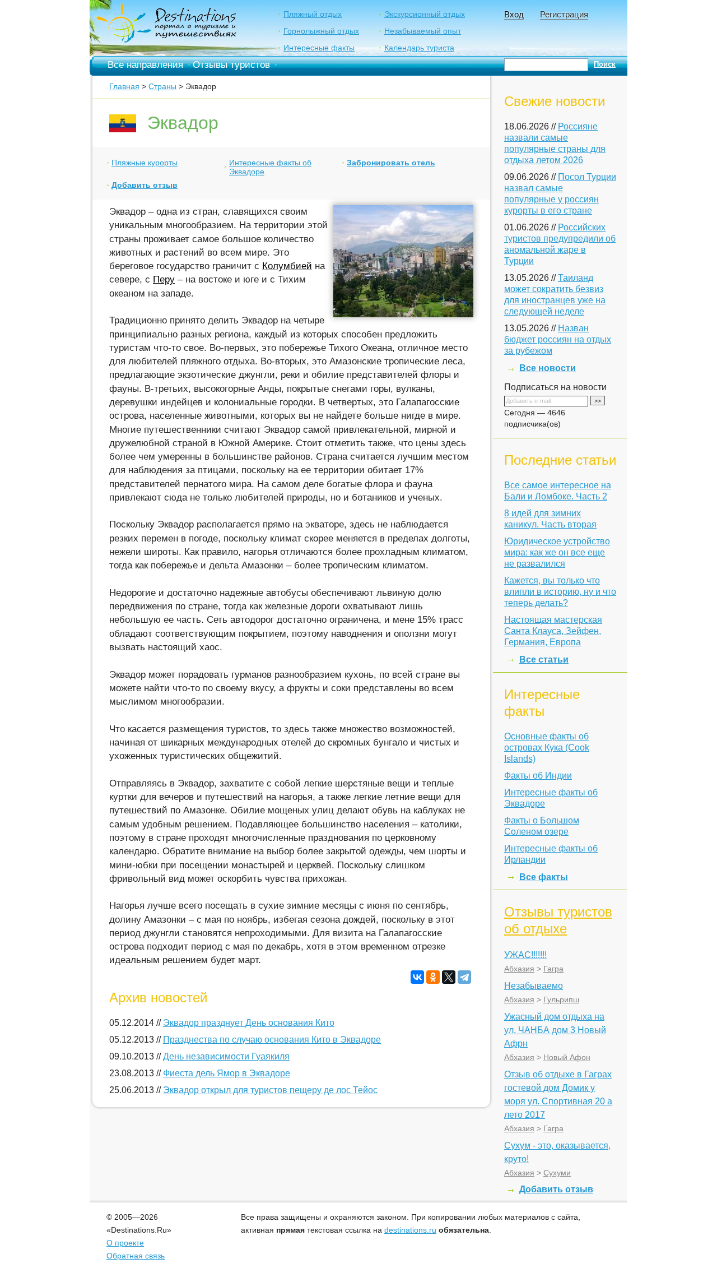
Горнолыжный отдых (321, 30)
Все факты (543, 877)
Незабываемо (533, 986)
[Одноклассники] (433, 977)
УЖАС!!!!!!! (525, 955)
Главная (124, 86)
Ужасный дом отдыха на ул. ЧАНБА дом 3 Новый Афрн (555, 1030)
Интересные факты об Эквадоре (270, 167)
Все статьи (544, 659)
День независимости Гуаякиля (226, 1056)
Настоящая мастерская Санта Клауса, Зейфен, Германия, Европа (553, 631)
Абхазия (519, 968)
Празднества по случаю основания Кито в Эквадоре (272, 1039)
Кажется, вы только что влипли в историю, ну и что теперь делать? (560, 592)
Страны (162, 86)
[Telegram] (464, 977)
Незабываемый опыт (422, 30)
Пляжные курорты (144, 162)
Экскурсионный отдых (424, 14)
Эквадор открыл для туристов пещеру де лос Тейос (270, 1090)
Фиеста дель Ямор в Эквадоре (226, 1073)
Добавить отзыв (144, 185)
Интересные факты (319, 47)
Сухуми (557, 1172)
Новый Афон (566, 1057)
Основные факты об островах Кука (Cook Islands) (546, 747)
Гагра (553, 968)
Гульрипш (561, 999)
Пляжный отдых (312, 14)
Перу (164, 279)
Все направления (145, 64)
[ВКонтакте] (417, 977)
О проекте (125, 1242)
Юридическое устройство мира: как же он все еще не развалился (557, 552)
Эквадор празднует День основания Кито (248, 1023)
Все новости (547, 368)
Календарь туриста (419, 47)
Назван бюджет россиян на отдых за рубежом (557, 339)
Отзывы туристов (231, 64)
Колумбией (287, 266)
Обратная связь (135, 1255)
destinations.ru (410, 1229)
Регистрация (564, 14)
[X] (448, 977)
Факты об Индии (538, 775)
